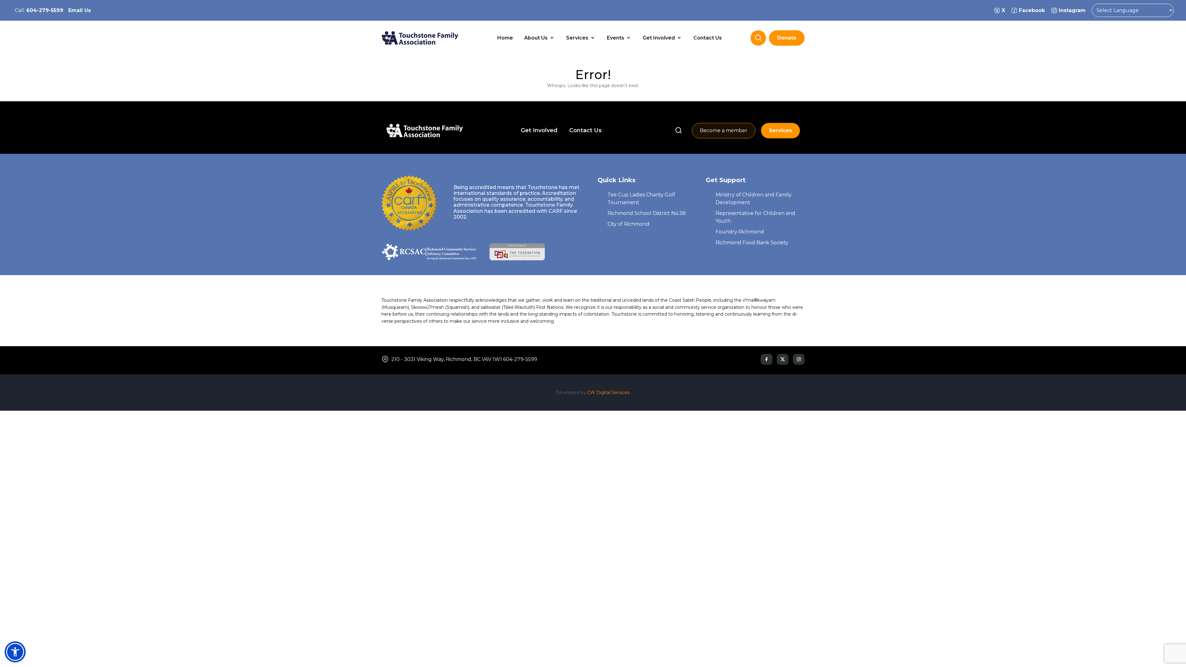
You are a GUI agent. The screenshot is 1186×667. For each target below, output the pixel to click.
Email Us (79, 10)
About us (536, 38)
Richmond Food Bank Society (752, 242)
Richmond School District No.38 (647, 213)
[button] (15, 652)
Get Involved (659, 38)
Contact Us (707, 38)
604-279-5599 (44, 10)
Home (505, 38)
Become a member (723, 130)
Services (578, 38)
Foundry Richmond (740, 232)
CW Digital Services (608, 392)
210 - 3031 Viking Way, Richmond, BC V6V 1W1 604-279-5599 (464, 359)
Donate (787, 38)
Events (616, 38)
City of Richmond (629, 224)
